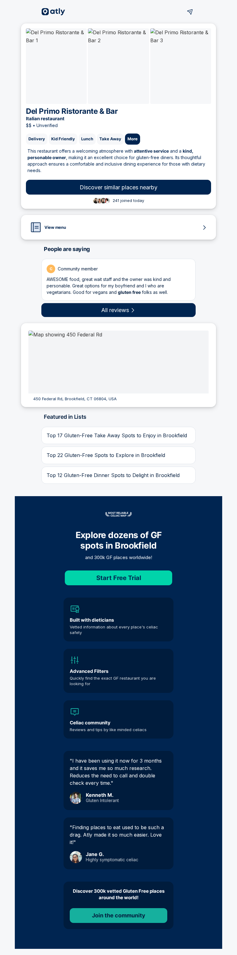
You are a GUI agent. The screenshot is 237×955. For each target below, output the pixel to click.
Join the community (118, 915)
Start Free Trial (118, 578)
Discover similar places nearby (118, 187)
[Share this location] (190, 11)
